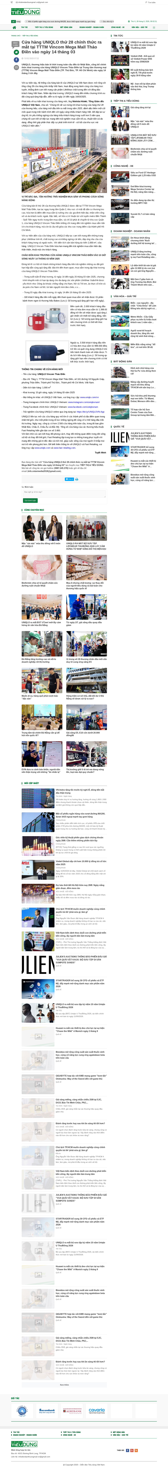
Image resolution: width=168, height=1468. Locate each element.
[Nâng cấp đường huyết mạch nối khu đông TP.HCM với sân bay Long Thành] (120, 386)
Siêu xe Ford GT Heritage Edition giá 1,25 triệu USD (143, 174)
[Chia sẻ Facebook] (16, 60)
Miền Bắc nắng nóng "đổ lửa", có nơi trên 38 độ (143, 345)
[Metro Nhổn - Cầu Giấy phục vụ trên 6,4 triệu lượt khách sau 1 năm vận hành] (120, 321)
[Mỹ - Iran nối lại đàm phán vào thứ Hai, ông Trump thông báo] (120, 88)
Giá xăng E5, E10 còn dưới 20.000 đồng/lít (83, 734)
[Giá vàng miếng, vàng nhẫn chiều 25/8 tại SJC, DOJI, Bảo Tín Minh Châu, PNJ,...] (38, 1108)
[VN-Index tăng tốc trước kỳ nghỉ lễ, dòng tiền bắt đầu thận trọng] (38, 798)
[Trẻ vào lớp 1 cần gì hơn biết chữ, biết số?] (38, 1394)
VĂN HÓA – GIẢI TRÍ (125, 296)
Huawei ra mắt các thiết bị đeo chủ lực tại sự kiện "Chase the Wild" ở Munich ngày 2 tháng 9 (143, 464)
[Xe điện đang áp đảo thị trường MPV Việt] (120, 204)
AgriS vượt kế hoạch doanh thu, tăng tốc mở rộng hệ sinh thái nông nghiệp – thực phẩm (142, 333)
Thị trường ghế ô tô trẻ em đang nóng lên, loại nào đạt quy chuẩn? (85, 770)
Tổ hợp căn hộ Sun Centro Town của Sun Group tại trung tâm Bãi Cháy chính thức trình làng (142, 412)
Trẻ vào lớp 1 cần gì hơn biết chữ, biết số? (77, 1385)
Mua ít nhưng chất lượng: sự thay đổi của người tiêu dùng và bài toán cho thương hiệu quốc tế (85, 586)
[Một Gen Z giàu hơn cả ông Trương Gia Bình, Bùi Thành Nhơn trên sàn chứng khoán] (120, 283)
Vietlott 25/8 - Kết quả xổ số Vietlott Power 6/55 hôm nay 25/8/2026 (143, 59)
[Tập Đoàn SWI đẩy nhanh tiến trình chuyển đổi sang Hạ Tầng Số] (38, 1418)
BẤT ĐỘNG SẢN (123, 361)
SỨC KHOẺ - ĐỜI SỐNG (64, 891)
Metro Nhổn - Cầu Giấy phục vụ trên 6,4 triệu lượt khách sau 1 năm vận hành (143, 320)
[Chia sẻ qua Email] (16, 67)
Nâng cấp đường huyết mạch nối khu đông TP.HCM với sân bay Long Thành (143, 385)
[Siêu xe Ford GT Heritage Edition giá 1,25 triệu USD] (120, 176)
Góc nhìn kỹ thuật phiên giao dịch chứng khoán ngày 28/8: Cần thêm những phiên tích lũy (95, 22)
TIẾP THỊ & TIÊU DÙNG (126, 101)
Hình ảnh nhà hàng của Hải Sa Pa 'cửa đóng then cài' (143, 371)
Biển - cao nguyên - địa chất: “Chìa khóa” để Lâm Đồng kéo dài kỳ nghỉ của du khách (143, 306)
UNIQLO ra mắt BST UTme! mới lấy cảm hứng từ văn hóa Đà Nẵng (41, 623)
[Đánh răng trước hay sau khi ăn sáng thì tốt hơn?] (38, 1132)
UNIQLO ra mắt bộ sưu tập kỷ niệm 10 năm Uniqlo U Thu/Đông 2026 (144, 45)
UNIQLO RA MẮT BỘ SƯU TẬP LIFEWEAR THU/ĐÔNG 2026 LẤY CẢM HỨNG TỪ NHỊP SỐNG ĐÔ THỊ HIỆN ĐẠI (86, 546)
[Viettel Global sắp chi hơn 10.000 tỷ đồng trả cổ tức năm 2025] (38, 870)
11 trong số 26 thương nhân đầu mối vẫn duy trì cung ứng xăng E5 (86, 660)
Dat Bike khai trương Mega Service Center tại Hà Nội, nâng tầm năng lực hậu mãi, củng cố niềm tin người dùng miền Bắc (144, 189)
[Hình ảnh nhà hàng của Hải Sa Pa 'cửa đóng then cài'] (120, 372)
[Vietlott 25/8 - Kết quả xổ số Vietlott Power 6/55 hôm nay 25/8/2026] (120, 60)
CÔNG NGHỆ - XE (123, 166)
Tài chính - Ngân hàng (64, 796)
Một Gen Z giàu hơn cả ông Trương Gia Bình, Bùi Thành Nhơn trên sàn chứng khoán (143, 282)
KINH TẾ (59, 1389)
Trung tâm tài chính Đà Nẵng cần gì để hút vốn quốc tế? (41, 734)
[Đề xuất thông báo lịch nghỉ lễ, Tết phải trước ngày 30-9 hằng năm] (120, 74)
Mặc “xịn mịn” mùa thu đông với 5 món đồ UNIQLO (41, 544)
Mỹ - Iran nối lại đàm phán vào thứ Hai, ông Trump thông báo (143, 86)
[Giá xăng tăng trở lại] (120, 111)
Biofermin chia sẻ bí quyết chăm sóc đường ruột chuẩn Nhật (40, 584)
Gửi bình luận (30, 500)
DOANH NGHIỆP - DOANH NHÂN (132, 231)
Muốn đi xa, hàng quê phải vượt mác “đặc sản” (40, 697)
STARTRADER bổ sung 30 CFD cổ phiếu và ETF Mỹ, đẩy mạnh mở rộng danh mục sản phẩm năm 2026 (80, 983)
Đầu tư (58, 915)
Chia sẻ (70, 479)
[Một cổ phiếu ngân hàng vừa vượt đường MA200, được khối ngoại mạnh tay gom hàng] (38, 822)
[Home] (16, 52)
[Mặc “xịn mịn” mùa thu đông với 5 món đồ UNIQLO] (120, 125)
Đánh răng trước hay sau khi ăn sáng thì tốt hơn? (80, 1123)
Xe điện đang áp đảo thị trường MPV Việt (142, 201)
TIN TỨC (59, 1010)
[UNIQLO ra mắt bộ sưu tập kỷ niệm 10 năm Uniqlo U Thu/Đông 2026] (38, 1013)
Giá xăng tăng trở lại (141, 107)
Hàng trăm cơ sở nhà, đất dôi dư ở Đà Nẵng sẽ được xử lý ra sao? (85, 697)
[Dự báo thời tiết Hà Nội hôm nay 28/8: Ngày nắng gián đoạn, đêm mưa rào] (38, 894)
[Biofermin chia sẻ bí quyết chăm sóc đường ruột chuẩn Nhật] (120, 153)
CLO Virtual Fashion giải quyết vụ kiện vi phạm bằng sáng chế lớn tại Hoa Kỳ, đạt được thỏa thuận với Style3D (81, 1436)
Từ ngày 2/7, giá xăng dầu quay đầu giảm (84, 623)
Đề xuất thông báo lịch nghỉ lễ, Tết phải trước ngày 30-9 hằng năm (142, 73)
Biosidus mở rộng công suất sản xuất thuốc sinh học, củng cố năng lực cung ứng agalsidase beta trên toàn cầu (80, 1055)
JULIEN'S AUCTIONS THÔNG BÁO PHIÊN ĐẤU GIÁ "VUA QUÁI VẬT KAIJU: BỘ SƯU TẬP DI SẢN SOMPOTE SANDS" (81, 960)
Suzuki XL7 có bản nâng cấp (143, 215)
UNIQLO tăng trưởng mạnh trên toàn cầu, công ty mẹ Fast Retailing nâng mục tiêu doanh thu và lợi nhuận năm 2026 (143, 255)
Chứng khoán (61, 820)
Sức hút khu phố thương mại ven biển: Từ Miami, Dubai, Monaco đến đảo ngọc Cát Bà (143, 399)
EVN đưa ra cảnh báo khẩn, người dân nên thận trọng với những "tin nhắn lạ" (41, 770)
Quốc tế (58, 966)
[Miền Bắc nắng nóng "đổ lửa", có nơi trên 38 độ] (120, 348)
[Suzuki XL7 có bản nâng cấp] (120, 218)
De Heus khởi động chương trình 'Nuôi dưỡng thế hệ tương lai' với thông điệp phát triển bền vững (143, 241)
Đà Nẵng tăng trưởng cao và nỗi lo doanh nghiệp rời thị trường (39, 660)
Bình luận (15, 44)
